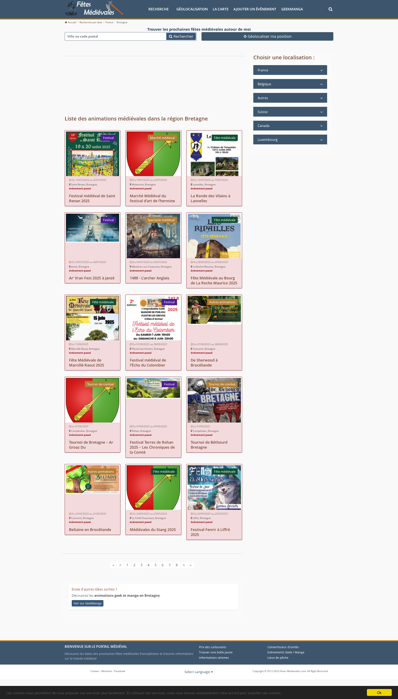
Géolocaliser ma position (269, 36)
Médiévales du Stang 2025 (153, 529)
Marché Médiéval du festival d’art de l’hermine (152, 198)
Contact (94, 671)
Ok (379, 692)
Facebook (119, 671)
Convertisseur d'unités (283, 647)
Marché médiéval (162, 138)
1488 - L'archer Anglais (149, 277)
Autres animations (222, 302)
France (263, 70)
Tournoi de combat (100, 384)
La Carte (220, 9)
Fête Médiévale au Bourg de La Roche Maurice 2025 (214, 280)
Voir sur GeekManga (88, 603)
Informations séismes (214, 658)
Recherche (158, 9)
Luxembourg (268, 139)
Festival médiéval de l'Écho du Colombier (148, 363)
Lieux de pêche (277, 658)
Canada (263, 125)
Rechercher (182, 36)
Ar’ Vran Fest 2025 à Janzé (91, 277)
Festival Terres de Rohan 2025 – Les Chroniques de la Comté (152, 447)
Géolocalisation (192, 9)
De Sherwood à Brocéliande (204, 363)
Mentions (106, 671)
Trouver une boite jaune (216, 652)
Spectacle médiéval (161, 220)
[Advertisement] (138, 83)
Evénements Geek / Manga (285, 652)
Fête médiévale (224, 138)
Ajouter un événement (254, 9)
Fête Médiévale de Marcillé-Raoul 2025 (86, 363)
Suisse (263, 112)
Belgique (264, 84)
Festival (108, 138)
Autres (263, 98)
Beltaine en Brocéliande (90, 529)
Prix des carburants (212, 647)
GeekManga (292, 9)
